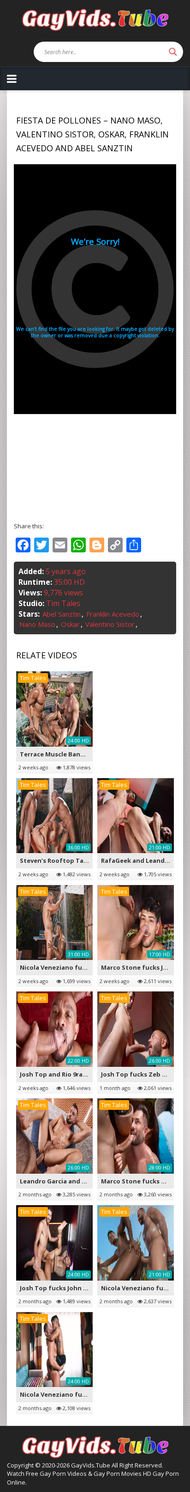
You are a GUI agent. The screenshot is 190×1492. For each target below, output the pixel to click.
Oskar (70, 624)
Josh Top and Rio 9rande (57, 1074)
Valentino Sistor (110, 624)
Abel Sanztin (61, 614)
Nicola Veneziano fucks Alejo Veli (71, 967)
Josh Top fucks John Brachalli (65, 1288)
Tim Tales (63, 603)
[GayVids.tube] (95, 19)
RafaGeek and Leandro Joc (141, 860)
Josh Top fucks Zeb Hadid (140, 1074)
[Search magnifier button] (172, 51)
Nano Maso (37, 624)
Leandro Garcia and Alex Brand (67, 1181)
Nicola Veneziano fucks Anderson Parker (83, 1394)
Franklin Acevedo (112, 614)
